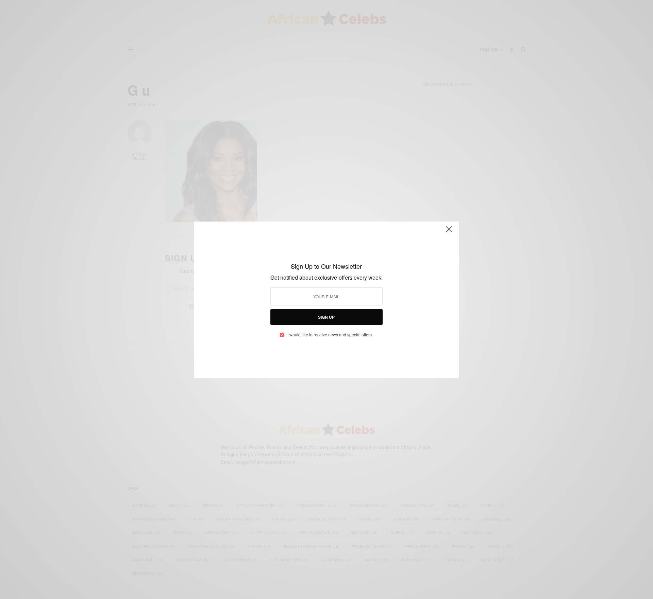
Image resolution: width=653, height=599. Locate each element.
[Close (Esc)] (449, 232)
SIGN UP (326, 317)
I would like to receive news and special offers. (330, 335)
